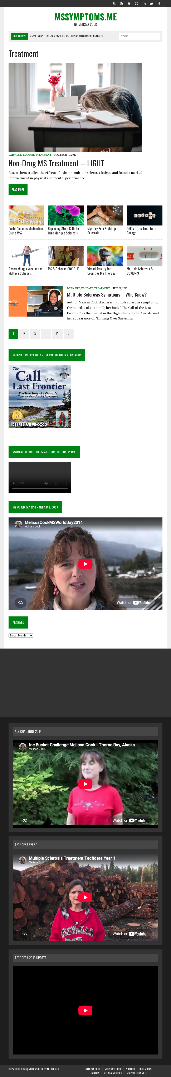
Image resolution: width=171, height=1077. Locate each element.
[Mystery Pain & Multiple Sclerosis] (105, 222)
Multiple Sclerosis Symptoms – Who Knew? (107, 294)
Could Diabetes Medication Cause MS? (26, 230)
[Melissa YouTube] (151, 2)
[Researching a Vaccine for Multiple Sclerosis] (26, 263)
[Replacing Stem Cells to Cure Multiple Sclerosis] (66, 222)
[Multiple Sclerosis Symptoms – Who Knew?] (36, 313)
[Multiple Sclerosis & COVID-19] (144, 263)
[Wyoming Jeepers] (129, 2)
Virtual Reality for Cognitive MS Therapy (101, 271)
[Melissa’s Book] (121, 2)
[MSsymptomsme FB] (159, 2)
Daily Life (15, 154)
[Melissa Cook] (114, 2)
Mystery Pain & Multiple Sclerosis (102, 230)
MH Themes (53, 1069)
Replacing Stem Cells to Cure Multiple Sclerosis (63, 230)
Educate (29, 154)
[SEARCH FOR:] (139, 35)
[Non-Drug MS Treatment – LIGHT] (75, 149)
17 (57, 333)
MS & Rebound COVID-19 (63, 268)
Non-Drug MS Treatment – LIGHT (56, 163)
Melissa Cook (93, 1069)
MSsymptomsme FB (137, 1073)
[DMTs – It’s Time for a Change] (144, 222)
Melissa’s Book (113, 1069)
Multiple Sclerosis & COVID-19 (140, 271)
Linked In (94, 1073)
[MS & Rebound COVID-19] (66, 263)
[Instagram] (136, 2)
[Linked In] (144, 2)
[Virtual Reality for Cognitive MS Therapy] (105, 263)
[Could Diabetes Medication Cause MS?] (26, 222)
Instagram (146, 1069)
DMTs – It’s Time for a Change (141, 230)
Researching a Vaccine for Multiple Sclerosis (25, 271)
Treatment (43, 154)
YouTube (130, 1069)
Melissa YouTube (113, 1073)
